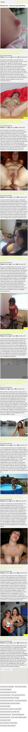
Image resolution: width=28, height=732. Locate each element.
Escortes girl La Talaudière (7, 686)
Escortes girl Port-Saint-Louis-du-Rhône (10, 709)
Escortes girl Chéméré (21, 700)
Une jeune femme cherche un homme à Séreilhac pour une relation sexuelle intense (13, 439)
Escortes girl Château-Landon (18, 717)
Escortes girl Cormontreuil (7, 700)
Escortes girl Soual (5, 717)
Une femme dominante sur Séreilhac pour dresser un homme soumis (13, 331)
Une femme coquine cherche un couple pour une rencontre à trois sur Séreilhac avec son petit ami (13, 51)
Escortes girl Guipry (5, 695)
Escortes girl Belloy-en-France (8, 692)
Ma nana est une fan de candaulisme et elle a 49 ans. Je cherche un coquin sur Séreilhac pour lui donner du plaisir (13, 382)
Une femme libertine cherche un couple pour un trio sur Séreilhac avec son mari (13, 258)
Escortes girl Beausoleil (18, 714)
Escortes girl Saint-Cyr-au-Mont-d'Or (9, 711)
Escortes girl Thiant (5, 720)
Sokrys (2, 2)
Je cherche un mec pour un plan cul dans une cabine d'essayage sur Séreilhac (13, 567)
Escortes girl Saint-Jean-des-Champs (10, 703)
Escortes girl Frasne (5, 714)
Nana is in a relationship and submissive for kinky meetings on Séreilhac (12, 122)
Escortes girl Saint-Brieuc (18, 695)
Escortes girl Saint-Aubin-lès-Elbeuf (9, 697)
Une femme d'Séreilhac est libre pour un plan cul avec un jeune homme (13, 192)
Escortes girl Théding (20, 686)
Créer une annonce (22, 2)
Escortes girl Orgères (5, 689)
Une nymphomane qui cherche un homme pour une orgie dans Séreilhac (13, 638)
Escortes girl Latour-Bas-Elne (7, 725)
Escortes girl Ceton (5, 706)
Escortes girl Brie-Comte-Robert (8, 723)
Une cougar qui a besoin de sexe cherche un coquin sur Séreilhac (12, 496)
